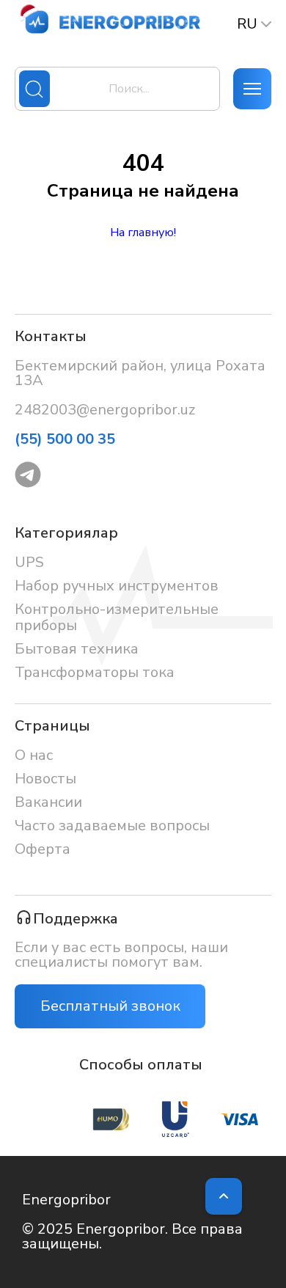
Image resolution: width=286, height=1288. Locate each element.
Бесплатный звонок (110, 1006)
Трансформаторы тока (95, 672)
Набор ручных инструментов (117, 586)
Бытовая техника (77, 649)
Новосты (45, 778)
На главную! (143, 232)
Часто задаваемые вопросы (112, 825)
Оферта (42, 849)
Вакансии (48, 802)
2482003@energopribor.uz (105, 410)
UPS (29, 562)
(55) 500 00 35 (65, 439)
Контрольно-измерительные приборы (117, 617)
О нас (34, 755)
